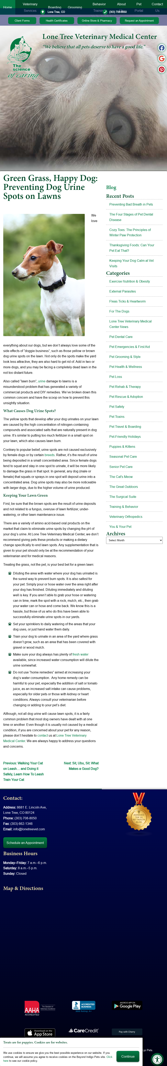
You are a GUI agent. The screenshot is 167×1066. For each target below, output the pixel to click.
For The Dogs (119, 311)
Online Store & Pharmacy (97, 20)
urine (41, 381)
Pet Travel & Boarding (125, 426)
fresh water (80, 654)
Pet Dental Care (121, 337)
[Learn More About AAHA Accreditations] (40, 1008)
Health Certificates (57, 20)
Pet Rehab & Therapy (125, 386)
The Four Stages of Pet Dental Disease (131, 217)
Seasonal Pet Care (123, 456)
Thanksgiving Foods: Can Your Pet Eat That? (131, 247)
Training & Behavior (123, 506)
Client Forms (22, 20)
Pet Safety (116, 406)
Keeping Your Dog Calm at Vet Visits (131, 263)
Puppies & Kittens (122, 446)
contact (42, 735)
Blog (111, 187)
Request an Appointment (139, 20)
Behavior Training (99, 7)
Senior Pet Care (121, 467)
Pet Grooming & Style (125, 357)
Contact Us (157, 7)
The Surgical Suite (122, 496)
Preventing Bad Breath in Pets (131, 204)
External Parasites (122, 291)
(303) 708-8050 (118, 11)
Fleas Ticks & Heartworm (127, 301)
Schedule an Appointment (25, 843)
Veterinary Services (30, 7)
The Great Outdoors (123, 486)
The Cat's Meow (121, 477)
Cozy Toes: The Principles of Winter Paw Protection (130, 232)
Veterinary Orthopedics (125, 516)
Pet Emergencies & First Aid (129, 347)
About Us (121, 7)
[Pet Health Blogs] (139, 814)
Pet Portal (139, 7)
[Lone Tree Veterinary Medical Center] (23, 57)
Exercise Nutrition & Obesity (129, 281)
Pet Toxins (116, 416)
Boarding (54, 7)
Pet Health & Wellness (125, 367)
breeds (50, 455)
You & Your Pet (120, 526)
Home (7, 7)
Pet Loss (115, 376)
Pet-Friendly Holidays (125, 436)
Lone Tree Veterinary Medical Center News (130, 324)
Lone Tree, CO (56, 11)
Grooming (75, 7)
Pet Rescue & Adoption (126, 396)
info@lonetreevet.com (29, 829)
